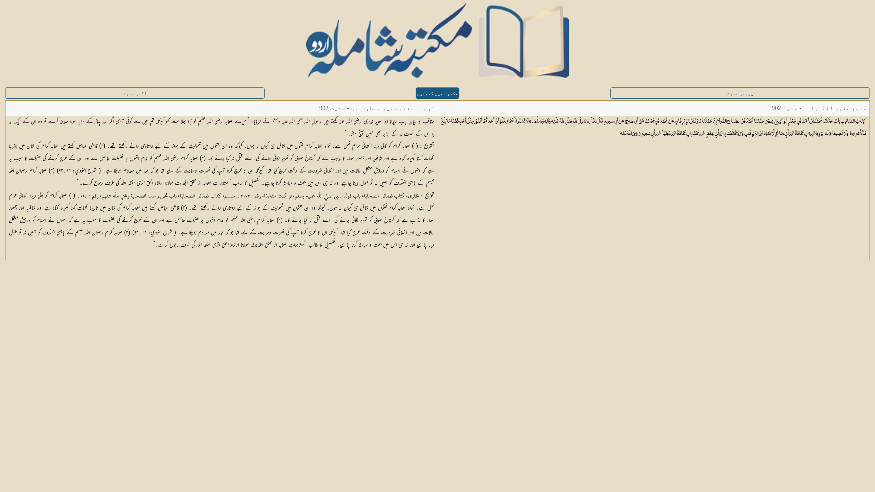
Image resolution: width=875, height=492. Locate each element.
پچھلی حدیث (740, 93)
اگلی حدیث (135, 93)
